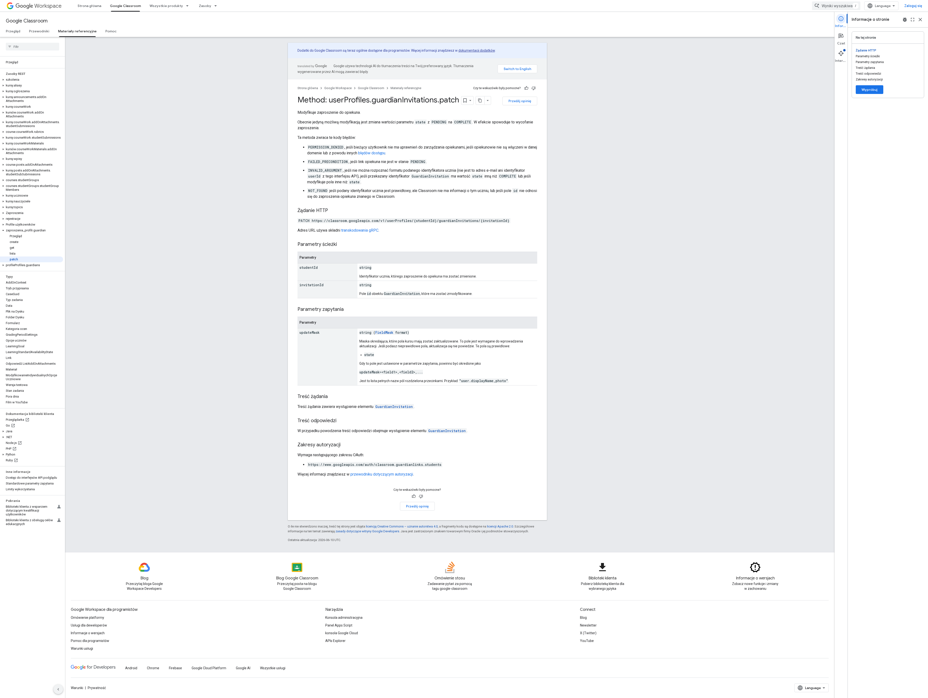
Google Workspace (338, 88)
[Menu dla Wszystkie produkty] (189, 6)
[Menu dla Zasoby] (217, 6)
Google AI (243, 668)
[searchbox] (32, 46)
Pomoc (110, 31)
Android (131, 668)
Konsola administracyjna (343, 618)
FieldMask (384, 332)
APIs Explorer (335, 641)
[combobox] (836, 5)
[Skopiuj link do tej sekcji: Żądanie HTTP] (333, 211)
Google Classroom (125, 6)
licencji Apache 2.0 (500, 526)
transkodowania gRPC (359, 230)
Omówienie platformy (87, 618)
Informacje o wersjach (88, 633)
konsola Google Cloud (341, 633)
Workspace (48, 6)
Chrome (153, 668)
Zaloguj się (913, 6)
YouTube (587, 641)
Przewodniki (39, 31)
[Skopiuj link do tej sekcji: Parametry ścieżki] (342, 245)
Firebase (175, 668)
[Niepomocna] (533, 88)
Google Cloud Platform (209, 668)
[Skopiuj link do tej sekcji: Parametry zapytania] (348, 310)
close (920, 19)
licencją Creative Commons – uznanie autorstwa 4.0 (402, 526)
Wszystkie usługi (272, 668)
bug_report (905, 19)
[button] (31, 80)
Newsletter (588, 625)
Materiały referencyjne (77, 31)
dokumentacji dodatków (476, 50)
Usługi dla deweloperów (89, 625)
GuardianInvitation (394, 406)
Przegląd (13, 31)
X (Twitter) (588, 633)
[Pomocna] (526, 88)
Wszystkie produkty (166, 6)
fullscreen (912, 19)
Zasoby (205, 6)
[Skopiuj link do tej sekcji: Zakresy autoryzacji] (345, 445)
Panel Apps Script (338, 625)
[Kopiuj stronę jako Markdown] (480, 100)
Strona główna (89, 6)
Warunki (77, 688)
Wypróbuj (869, 89)
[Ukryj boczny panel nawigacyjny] (58, 689)
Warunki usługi (82, 648)
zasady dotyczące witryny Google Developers (367, 531)
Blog (583, 618)
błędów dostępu (371, 153)
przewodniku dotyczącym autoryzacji (381, 474)
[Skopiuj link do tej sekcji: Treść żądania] (332, 397)
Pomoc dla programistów (90, 641)
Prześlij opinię (519, 101)
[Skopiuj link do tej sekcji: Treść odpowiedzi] (341, 421)
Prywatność (97, 688)
